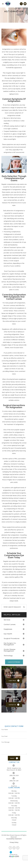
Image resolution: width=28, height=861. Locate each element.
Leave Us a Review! (14, 662)
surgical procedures (11, 638)
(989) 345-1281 (14, 780)
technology (8, 656)
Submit (12, 758)
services (7, 620)
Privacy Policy (14, 842)
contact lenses (9, 624)
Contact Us (12, 704)
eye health (8, 634)
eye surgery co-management (10, 644)
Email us (14, 786)
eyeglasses (8, 629)
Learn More (12, 680)
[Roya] (14, 857)
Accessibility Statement (14, 839)
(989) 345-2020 (14, 775)
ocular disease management (9, 650)
